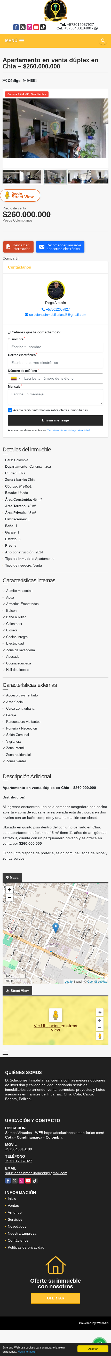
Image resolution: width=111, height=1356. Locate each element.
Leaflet (69, 981)
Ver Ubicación (47, 1026)
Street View (23, 195)
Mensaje (15, 386)
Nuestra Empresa (22, 1233)
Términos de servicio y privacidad (68, 430)
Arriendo (15, 1212)
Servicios (15, 1219)
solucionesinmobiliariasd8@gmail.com (57, 315)
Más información (27, 1351)
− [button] (9, 897)
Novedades (17, 1226)
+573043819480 (77, 28)
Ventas (13, 1205)
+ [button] (9, 890)
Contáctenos (18, 1240)
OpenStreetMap (97, 981)
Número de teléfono (23, 371)
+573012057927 (80, 24)
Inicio (12, 1198)
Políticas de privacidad (26, 1247)
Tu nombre (16, 339)
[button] (104, 93)
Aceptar (93, 1349)
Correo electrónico (22, 355)
